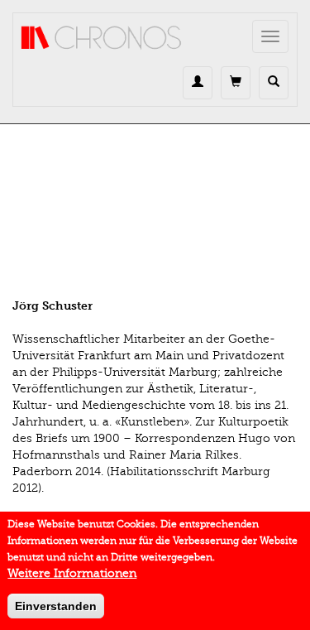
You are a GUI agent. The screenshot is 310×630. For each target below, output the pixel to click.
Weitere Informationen (71, 573)
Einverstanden (56, 606)
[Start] (101, 38)
